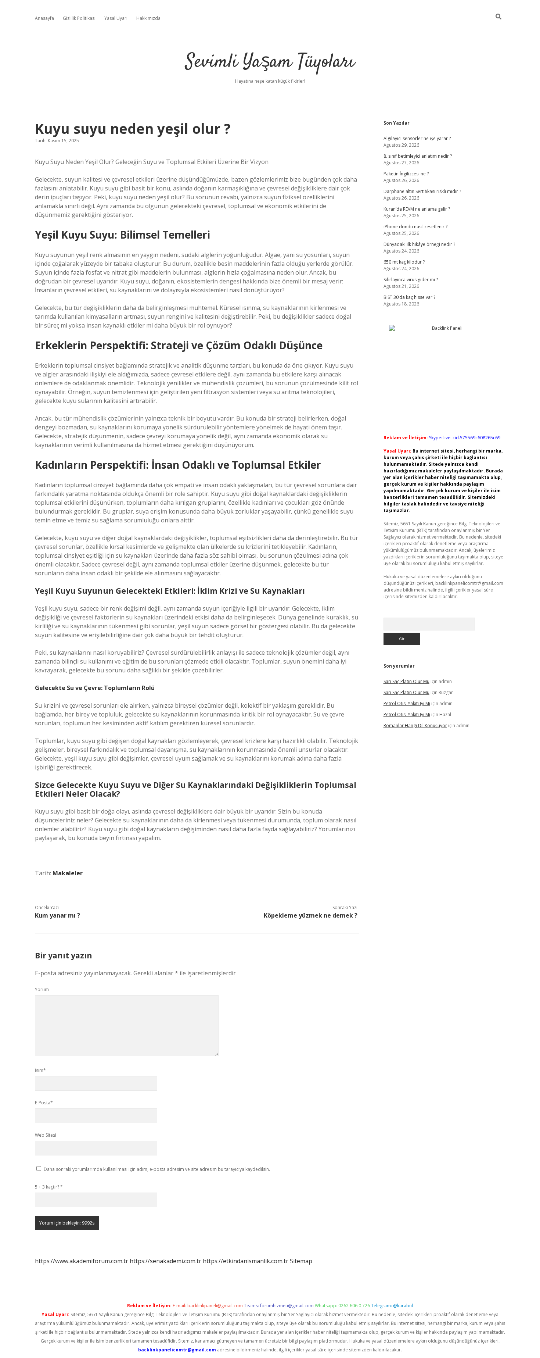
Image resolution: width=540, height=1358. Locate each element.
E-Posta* (44, 1103)
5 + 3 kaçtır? (49, 1187)
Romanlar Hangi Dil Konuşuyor (415, 725)
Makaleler (68, 873)
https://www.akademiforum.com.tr (81, 1261)
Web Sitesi (45, 1135)
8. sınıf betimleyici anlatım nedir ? (418, 156)
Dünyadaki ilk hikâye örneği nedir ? (419, 244)
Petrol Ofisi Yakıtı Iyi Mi (407, 703)
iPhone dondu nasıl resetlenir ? (415, 227)
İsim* (40, 1070)
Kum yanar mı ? (57, 915)
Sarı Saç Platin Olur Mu (406, 681)
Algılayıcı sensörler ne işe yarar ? (417, 138)
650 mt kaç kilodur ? (404, 262)
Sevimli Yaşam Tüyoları (270, 62)
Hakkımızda (148, 18)
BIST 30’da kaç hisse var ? (409, 297)
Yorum (42, 989)
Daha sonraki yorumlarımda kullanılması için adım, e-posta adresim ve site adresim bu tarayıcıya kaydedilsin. (157, 1169)
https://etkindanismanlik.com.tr (245, 1261)
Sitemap (301, 1261)
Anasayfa (44, 18)
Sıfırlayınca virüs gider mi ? (411, 279)
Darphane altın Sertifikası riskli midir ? (422, 191)
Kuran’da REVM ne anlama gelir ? (417, 209)
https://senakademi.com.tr (165, 1261)
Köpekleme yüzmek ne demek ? (310, 915)
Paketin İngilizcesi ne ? (406, 174)
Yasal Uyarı (115, 18)
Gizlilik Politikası (79, 18)
